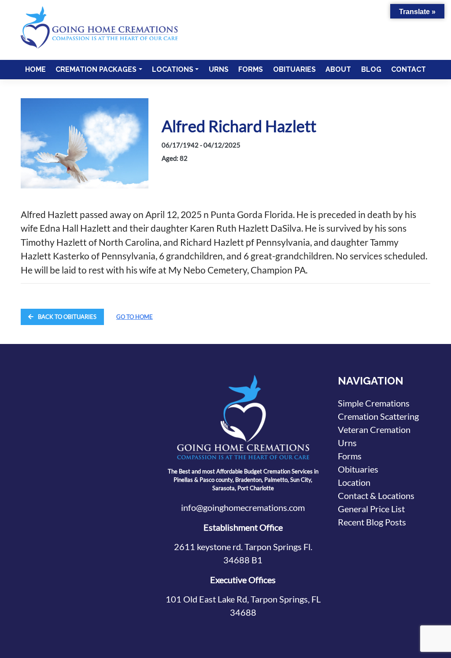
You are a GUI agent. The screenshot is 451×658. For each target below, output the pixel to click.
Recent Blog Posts (372, 522)
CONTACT (408, 69)
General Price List (371, 508)
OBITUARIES (294, 69)
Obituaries (358, 469)
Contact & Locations (376, 495)
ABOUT (338, 69)
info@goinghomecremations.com (243, 507)
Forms (350, 456)
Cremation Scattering (378, 416)
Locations (172, 69)
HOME (35, 69)
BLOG (371, 69)
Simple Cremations (374, 403)
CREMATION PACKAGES (96, 69)
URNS (219, 69)
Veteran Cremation (374, 429)
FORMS (250, 69)
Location (354, 482)
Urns (347, 442)
